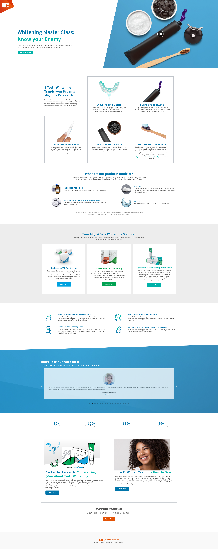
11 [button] (115, 403)
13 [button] (120, 403)
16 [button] (128, 403)
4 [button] (97, 403)
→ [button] (176, 386)
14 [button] (123, 403)
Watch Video (26, 52)
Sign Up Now (109, 519)
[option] (109, 385)
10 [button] (113, 403)
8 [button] (108, 403)
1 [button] (90, 403)
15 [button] (125, 403)
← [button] (42, 386)
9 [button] (110, 403)
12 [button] (118, 403)
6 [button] (102, 403)
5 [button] (100, 403)
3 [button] (95, 403)
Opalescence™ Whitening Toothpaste (149, 157)
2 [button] (92, 403)
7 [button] (105, 403)
